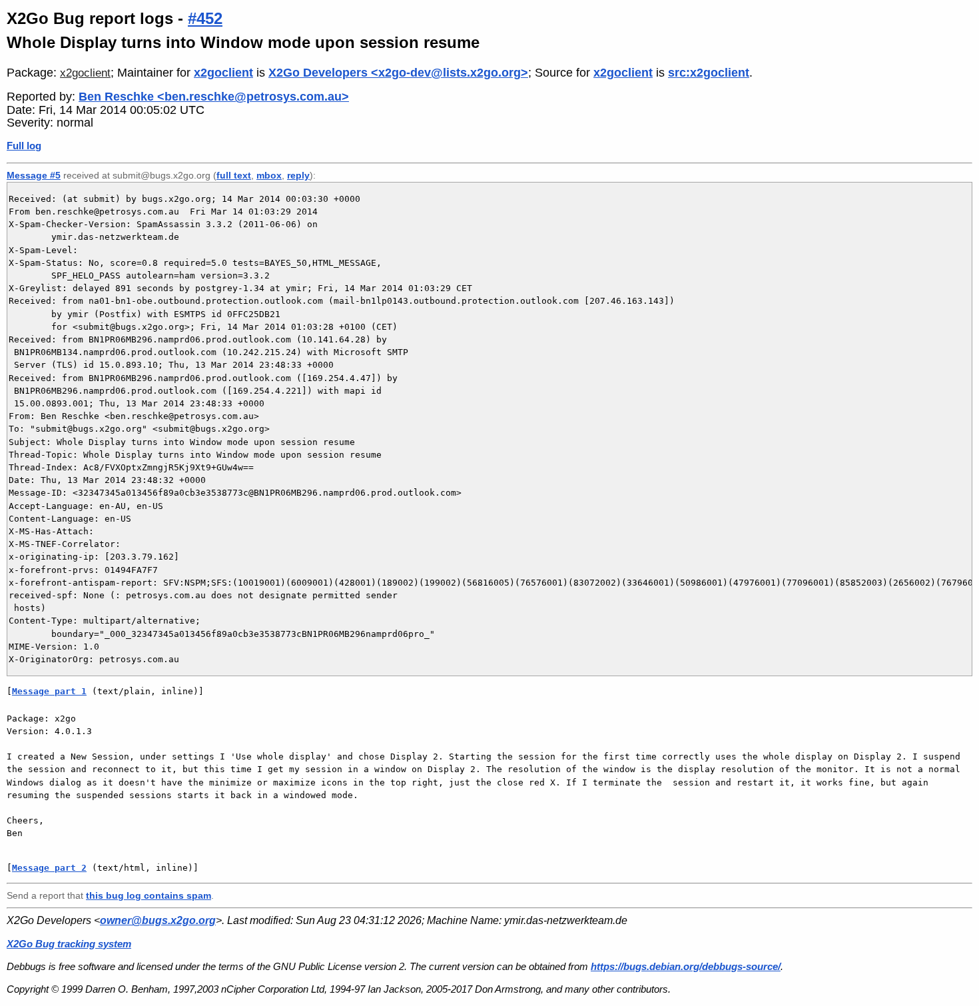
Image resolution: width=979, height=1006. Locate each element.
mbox (269, 175)
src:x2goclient (708, 72)
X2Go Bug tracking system (69, 943)
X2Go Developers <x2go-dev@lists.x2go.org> (398, 72)
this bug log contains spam (148, 895)
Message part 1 (49, 691)
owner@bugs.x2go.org (158, 920)
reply (298, 175)
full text (233, 175)
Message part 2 (49, 868)
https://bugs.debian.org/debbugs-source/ (686, 966)
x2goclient (85, 73)
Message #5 (34, 175)
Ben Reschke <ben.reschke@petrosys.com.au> (214, 96)
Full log (24, 145)
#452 (205, 18)
